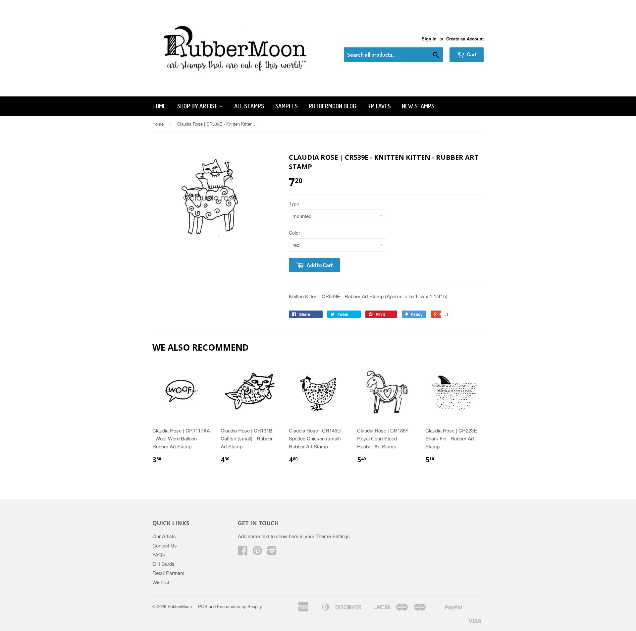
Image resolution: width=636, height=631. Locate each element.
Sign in (429, 39)
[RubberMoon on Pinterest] (257, 552)
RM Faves (379, 106)
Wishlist (160, 582)
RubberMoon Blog (332, 106)
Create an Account (465, 39)
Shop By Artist (198, 106)
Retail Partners (168, 572)
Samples (286, 106)
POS (202, 606)
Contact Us (164, 545)
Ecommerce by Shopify (239, 606)
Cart (471, 54)
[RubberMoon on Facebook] (243, 552)
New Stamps (418, 106)
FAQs (158, 554)
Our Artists (164, 536)
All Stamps (249, 106)
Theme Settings (333, 536)
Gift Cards (163, 563)
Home (159, 106)
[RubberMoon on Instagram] (272, 552)
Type (294, 203)
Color (294, 232)
